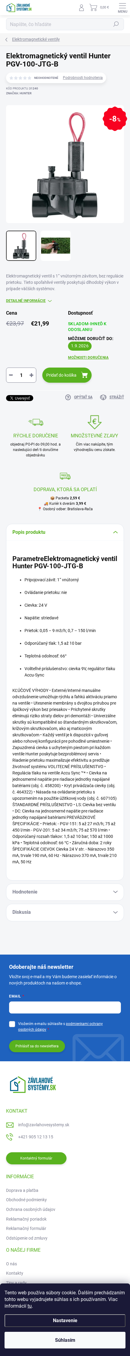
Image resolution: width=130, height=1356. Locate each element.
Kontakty (14, 1273)
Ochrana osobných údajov (30, 1209)
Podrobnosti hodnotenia (83, 78)
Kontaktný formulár (36, 1158)
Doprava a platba (22, 1190)
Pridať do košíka (61, 375)
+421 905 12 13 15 (35, 1136)
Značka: (18, 93)
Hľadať (116, 24)
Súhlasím (65, 1340)
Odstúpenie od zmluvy (26, 1238)
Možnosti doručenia (88, 357)
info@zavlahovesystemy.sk (43, 1124)
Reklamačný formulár (26, 1228)
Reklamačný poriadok (26, 1219)
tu (30, 1306)
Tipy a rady (16, 1282)
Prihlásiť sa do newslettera (37, 1046)
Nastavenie (65, 1320)
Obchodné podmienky (26, 1199)
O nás (11, 1263)
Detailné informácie (26, 301)
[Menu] (122, 7)
